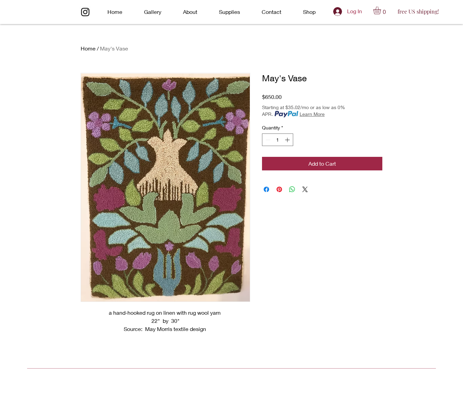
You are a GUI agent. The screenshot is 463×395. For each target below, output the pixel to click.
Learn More (312, 114)
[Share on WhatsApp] (292, 189)
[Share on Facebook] (266, 189)
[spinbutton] (277, 140)
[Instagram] (85, 12)
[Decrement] (267, 140)
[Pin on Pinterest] (279, 189)
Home (88, 48)
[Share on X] (305, 189)
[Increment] (288, 140)
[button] (381, 10)
